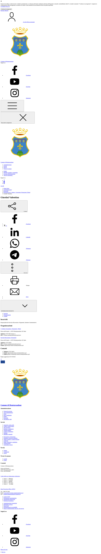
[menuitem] (17, 224)
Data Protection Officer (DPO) (8, 489)
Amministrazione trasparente (10, 503)
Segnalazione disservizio (9, 499)
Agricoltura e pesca (8, 444)
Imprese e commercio (9, 429)
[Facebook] (4, 180)
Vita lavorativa (7, 427)
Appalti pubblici (7, 430)
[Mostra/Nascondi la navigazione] (12, 106)
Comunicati (6, 452)
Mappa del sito (4, 549)
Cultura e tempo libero (9, 426)
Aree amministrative (8, 412)
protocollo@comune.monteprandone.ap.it (13, 493)
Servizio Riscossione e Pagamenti (8, 337)
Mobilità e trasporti (8, 434)
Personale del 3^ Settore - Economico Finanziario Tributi (17, 192)
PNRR (5, 171)
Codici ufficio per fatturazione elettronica (10, 476)
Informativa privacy (8, 504)
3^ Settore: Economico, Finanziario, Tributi (11, 328)
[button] (8, 164)
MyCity (3, 552)
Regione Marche (4, 10)
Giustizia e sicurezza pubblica (10, 438)
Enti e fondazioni (8, 415)
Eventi (5, 460)
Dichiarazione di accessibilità (10, 507)
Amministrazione (8, 189)
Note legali (6, 506)
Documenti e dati (8, 419)
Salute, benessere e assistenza (10, 442)
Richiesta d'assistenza (9, 500)
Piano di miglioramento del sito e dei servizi (14, 508)
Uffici (5, 414)
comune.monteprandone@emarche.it (12, 494)
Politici (5, 416)
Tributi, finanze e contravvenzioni (11, 439)
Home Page (6, 188)
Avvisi (5, 453)
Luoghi (5, 459)
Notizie (5, 450)
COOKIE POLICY (5, 6)
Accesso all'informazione (9, 174)
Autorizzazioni (7, 443)
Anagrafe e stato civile (9, 425)
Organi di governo (8, 411)
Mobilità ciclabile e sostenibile (11, 172)
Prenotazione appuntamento (10, 498)
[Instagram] (4, 183)
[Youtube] (4, 182)
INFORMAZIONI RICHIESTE (7, 311)
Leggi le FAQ (7, 496)
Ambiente (6, 440)
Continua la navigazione (6, 9)
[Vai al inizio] (1, 359)
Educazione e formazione (9, 436)
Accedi (2, 186)
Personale (6, 191)
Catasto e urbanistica (8, 431)
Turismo (5, 433)
